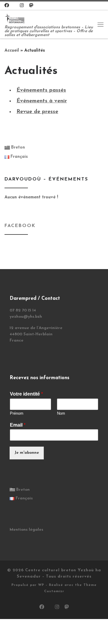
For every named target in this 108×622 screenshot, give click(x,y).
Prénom (16, 413)
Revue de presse (37, 112)
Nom (61, 413)
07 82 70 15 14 (23, 310)
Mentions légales (26, 530)
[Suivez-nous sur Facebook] (6, 5)
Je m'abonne (26, 453)
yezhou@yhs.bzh (26, 317)
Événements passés (41, 90)
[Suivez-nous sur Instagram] (22, 5)
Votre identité (26, 393)
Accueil (11, 50)
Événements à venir (41, 101)
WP (41, 585)
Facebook (19, 225)
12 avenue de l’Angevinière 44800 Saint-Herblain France (36, 334)
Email (18, 424)
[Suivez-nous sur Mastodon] (31, 5)
